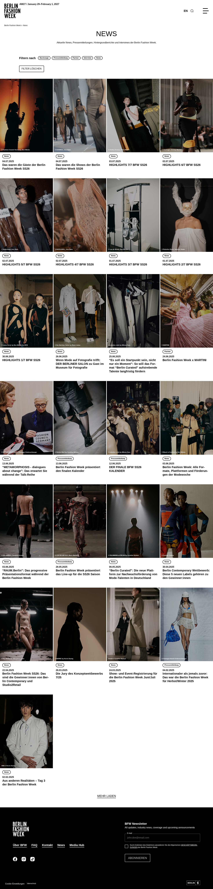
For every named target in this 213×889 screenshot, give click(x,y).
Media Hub (77, 845)
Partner (76, 58)
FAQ (34, 845)
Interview (87, 58)
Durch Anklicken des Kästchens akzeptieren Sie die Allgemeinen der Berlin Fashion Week (163, 846)
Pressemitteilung (61, 58)
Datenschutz (31, 883)
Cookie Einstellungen (14, 883)
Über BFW (20, 845)
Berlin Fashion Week (12, 25)
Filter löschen (32, 68)
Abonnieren (137, 858)
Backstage (44, 58)
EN (186, 10)
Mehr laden (106, 796)
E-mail (129, 833)
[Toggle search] (192, 11)
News (98, 58)
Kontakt (47, 845)
